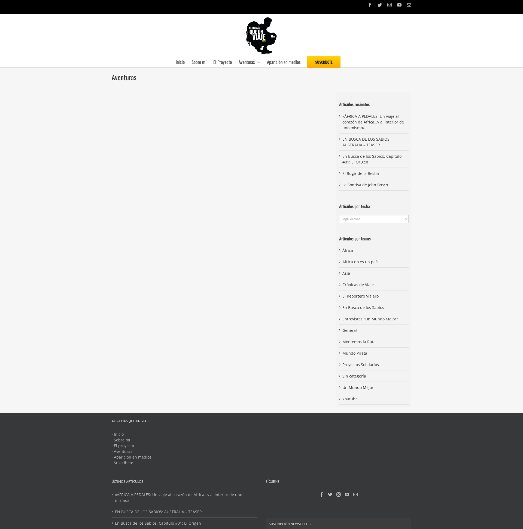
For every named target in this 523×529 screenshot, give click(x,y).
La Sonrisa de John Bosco (365, 184)
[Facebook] (322, 494)
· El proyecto (123, 445)
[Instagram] (338, 494)
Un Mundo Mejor (357, 387)
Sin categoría (354, 376)
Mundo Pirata (354, 353)
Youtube (350, 398)
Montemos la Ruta (359, 341)
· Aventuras (122, 451)
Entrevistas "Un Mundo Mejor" (370, 318)
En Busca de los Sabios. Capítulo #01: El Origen (158, 523)
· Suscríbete (122, 462)
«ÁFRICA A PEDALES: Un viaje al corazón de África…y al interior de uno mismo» (373, 122)
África (347, 250)
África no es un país (360, 261)
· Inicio (118, 434)
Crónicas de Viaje (358, 284)
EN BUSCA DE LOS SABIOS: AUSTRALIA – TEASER (158, 511)
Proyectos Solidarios (360, 364)
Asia (346, 273)
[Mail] (355, 494)
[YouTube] (347, 494)
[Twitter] (330, 494)
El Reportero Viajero (360, 296)
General (349, 330)
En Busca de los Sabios (363, 307)
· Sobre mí (121, 440)
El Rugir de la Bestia (360, 173)
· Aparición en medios (131, 457)
